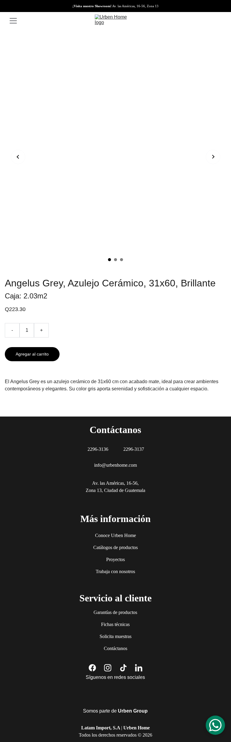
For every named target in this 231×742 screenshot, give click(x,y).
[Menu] (13, 20)
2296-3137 (133, 449)
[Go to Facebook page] (92, 667)
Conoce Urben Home (115, 535)
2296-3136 (98, 449)
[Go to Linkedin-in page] (138, 667)
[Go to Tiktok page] (123, 667)
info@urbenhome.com (115, 465)
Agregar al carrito (32, 354)
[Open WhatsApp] (215, 725)
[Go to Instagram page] (107, 667)
